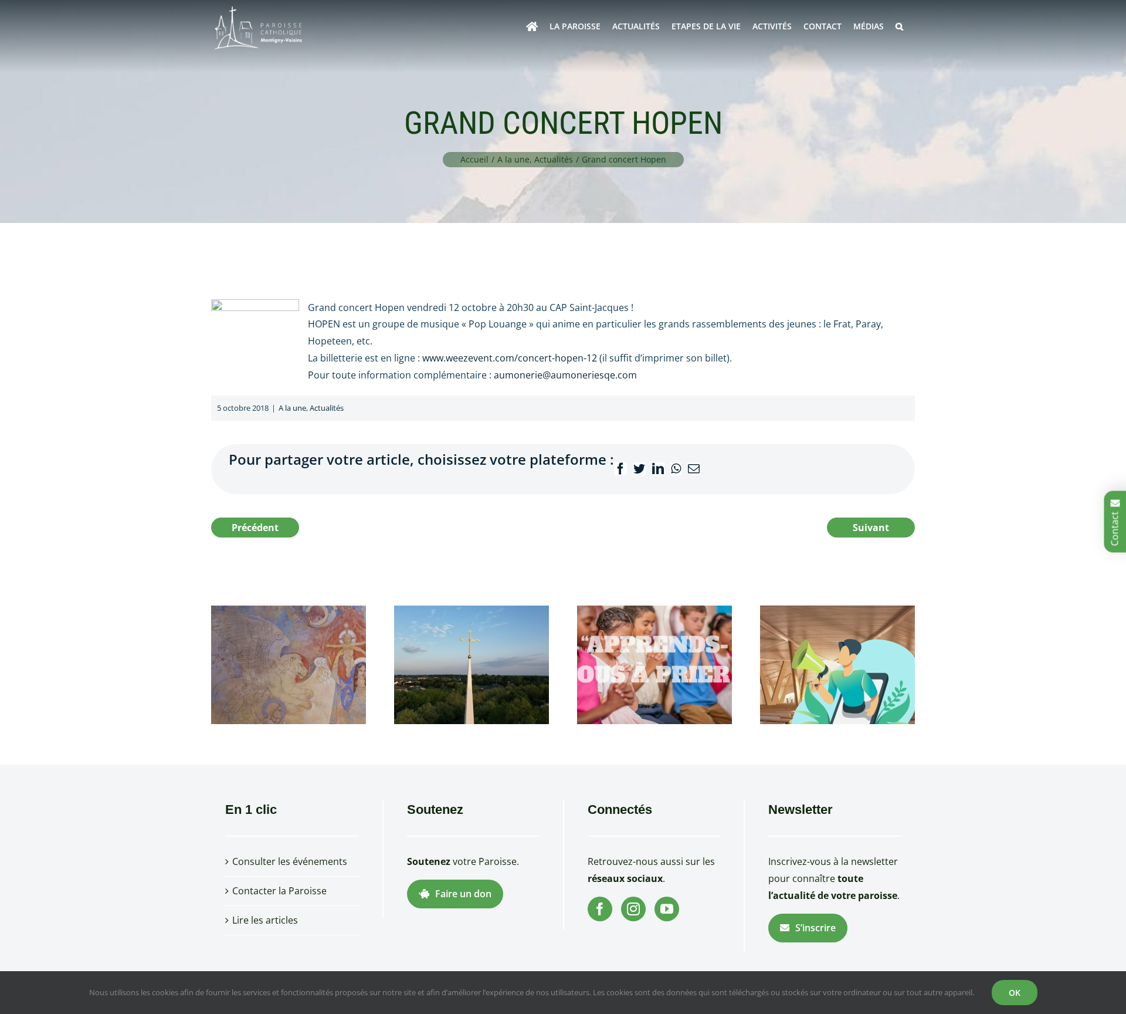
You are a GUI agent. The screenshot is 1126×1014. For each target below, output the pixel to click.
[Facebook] (600, 909)
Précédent (255, 527)
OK (1014, 992)
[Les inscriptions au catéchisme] (654, 664)
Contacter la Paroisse (279, 890)
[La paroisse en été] (471, 664)
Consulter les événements (289, 861)
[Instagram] (633, 909)
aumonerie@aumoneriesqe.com (565, 375)
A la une (292, 408)
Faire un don (463, 893)
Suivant (871, 527)
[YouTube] (666, 909)
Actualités (327, 408)
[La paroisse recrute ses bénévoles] (837, 664)
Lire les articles (265, 920)
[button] (899, 26)
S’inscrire (815, 927)
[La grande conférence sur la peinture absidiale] (288, 664)
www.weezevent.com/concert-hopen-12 (509, 357)
